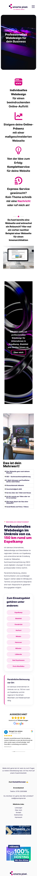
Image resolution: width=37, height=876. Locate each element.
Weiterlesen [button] (7, 747)
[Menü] (33, 6)
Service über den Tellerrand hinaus (18, 493)
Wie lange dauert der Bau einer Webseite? (17, 502)
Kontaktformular (19, 782)
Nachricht (24, 201)
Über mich (18, 352)
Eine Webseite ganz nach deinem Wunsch (18, 472)
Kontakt (18, 812)
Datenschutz (18, 815)
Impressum (18, 817)
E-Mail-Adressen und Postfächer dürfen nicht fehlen (18, 481)
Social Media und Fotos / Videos (17, 507)
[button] (18, 472)
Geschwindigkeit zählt (14, 489)
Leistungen (18, 808)
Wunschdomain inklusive (15, 485)
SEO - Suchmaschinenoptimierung (18, 476)
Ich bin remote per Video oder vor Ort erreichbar (18, 497)
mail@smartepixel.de (18, 798)
